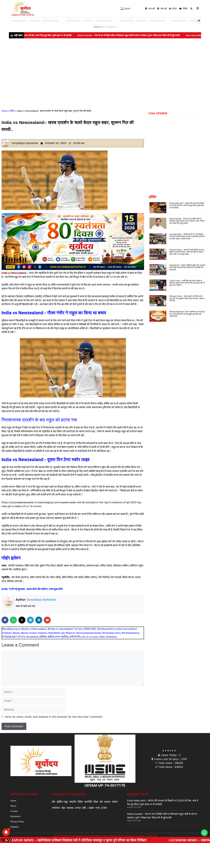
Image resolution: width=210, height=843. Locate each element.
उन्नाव (78, 807)
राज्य (97, 807)
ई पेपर (104, 807)
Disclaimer (15, 816)
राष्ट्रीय (72, 801)
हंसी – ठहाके (88, 807)
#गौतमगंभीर (75, 636)
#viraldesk (32, 636)
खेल (63, 807)
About (13, 806)
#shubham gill (56, 632)
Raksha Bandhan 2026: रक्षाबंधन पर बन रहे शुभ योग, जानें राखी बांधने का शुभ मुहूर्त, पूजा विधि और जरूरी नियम (187, 314)
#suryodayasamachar (88, 632)
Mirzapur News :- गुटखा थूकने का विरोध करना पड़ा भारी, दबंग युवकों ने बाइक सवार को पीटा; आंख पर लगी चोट (186, 298)
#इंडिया (42, 636)
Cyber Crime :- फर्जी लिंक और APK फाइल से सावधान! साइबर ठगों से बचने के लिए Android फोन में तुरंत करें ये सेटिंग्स (186, 283)
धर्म (101, 801)
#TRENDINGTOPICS (13, 636)
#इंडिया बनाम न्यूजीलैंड (57, 636)
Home (5, 111)
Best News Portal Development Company (124, 836)
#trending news (111, 632)
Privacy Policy (17, 821)
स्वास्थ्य (70, 807)
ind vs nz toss (90, 636)
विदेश (12, 111)
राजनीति (88, 801)
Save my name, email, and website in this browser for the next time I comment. (54, 716)
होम (53, 801)
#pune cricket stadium (34, 632)
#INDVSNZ (90, 628)
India (102, 636)
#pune (16, 632)
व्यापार (114, 801)
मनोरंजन (56, 807)
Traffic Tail (151, 836)
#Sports (70, 632)
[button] (191, 8)
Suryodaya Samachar (41, 599)
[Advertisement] (105, 61)
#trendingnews (130, 632)
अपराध (107, 801)
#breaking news (11, 628)
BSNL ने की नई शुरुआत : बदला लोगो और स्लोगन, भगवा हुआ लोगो (32, 589)
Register (14, 827)
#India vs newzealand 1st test (65, 628)
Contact (14, 811)
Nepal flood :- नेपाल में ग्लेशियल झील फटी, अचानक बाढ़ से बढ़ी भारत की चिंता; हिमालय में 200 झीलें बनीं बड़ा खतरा (187, 267)
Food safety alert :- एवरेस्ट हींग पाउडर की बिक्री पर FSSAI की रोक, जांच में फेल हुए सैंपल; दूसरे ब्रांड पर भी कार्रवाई (186, 205)
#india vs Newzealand (34, 628)
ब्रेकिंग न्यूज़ (62, 801)
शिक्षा (96, 801)
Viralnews (111, 636)
